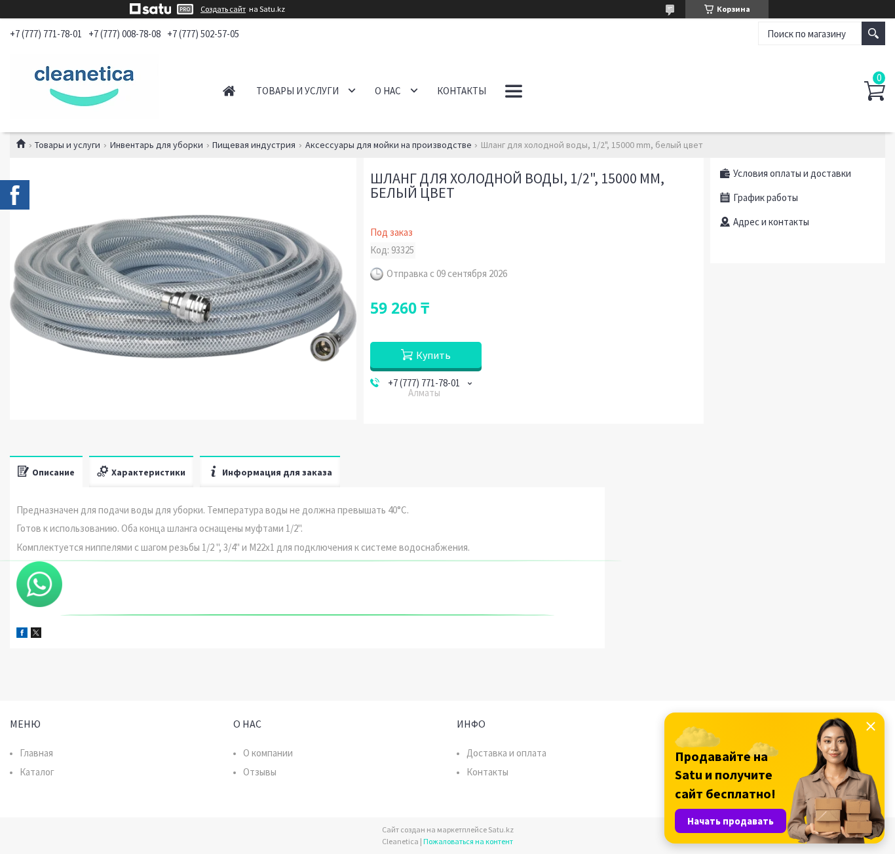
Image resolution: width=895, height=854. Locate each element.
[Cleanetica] (102, 83)
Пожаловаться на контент (468, 841)
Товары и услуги (297, 90)
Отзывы (259, 772)
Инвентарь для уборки (156, 145)
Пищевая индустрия (253, 145)
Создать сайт (223, 9)
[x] (36, 634)
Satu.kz (501, 829)
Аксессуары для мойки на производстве (388, 145)
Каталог (37, 772)
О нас (388, 90)
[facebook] (22, 634)
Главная (229, 91)
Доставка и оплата (506, 753)
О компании (268, 753)
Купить (433, 355)
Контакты (461, 90)
